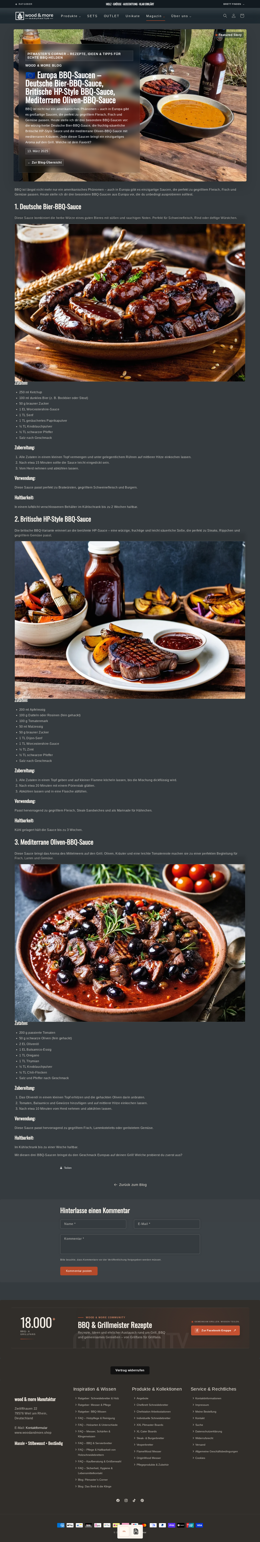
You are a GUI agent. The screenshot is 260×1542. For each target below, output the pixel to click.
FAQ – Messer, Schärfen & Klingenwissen (94, 1434)
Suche (199, 1424)
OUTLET (112, 16)
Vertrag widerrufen (130, 1370)
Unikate (133, 16)
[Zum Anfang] (136, 1532)
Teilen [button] (68, 1167)
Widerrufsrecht (204, 1438)
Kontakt (200, 1418)
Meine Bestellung (205, 1411)
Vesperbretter (145, 1444)
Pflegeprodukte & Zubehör (153, 1464)
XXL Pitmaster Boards (150, 1424)
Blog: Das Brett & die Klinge (94, 1486)
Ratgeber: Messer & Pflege (94, 1405)
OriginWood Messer (149, 1458)
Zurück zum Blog (133, 1185)
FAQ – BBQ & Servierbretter (95, 1443)
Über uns (182, 17)
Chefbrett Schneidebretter (152, 1405)
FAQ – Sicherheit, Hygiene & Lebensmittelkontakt (95, 1471)
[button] (225, 16)
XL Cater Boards (147, 1431)
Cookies (200, 1458)
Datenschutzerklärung (208, 1431)
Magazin (156, 17)
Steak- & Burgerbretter (150, 1438)
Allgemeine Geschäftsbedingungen (216, 1451)
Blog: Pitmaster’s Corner (93, 1479)
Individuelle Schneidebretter (154, 1418)
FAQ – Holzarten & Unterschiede (98, 1424)
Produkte (71, 17)
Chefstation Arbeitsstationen (154, 1411)
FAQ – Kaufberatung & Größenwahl (99, 1461)
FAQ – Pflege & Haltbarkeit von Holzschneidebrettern (97, 1452)
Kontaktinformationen (208, 1398)
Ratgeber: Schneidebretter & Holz (98, 1398)
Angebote (142, 1398)
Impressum (202, 1405)
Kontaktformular (36, 1427)
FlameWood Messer (149, 1451)
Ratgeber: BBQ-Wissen (92, 1411)
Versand (200, 1444)
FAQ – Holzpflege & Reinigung (96, 1418)
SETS (92, 16)
